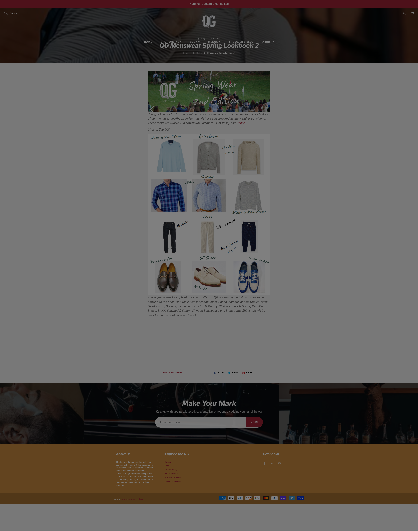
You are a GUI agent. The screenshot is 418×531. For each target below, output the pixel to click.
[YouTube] (247, 68)
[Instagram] (240, 68)
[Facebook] (233, 68)
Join (265, 58)
